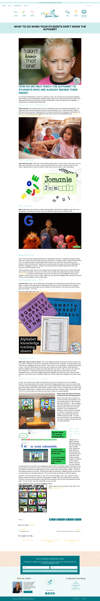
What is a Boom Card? (27, 540)
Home (3, 5)
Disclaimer (84, 598)
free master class (56, 488)
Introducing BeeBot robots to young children (72, 541)
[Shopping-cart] (54, 593)
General (31, 525)
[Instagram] (46, 593)
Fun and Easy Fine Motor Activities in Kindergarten (50, 541)
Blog (9, 5)
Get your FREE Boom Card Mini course (50, 2)
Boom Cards (22, 273)
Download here (44, 291)
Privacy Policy (75, 598)
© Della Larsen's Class (17, 598)
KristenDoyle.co (31, 598)
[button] (52, 519)
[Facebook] (49, 593)
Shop (25, 5)
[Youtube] (51, 593)
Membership (17, 5)
